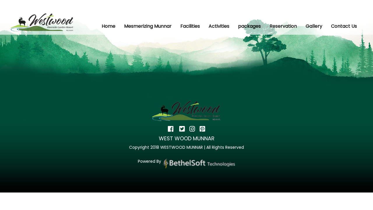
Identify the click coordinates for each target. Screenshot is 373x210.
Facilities (190, 26)
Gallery (314, 26)
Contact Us (344, 26)
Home (108, 26)
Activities (219, 26)
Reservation (283, 26)
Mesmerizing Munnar (148, 26)
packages (249, 26)
